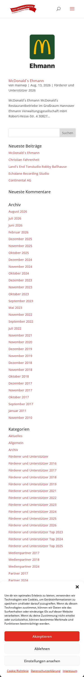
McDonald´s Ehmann (26, 80)
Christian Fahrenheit (24, 160)
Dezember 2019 (20, 349)
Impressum (70, 671)
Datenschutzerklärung (45, 671)
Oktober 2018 (19, 376)
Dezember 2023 (20, 280)
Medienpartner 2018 (24, 559)
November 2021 (20, 335)
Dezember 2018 (20, 363)
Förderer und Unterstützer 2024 (32, 511)
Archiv (13, 450)
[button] (77, 587)
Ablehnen (42, 648)
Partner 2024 (18, 580)
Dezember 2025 (20, 239)
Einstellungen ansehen (42, 661)
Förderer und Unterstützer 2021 (32, 491)
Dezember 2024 (20, 260)
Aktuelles (15, 436)
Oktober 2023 (19, 294)
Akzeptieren (42, 636)
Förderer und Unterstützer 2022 (32, 498)
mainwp (21, 85)
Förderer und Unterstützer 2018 (32, 477)
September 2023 (21, 301)
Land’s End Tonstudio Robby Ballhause (38, 166)
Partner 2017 (18, 573)
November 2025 (20, 246)
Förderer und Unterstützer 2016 (32, 463)
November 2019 (20, 356)
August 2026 (18, 211)
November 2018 (20, 370)
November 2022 (20, 314)
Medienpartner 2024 (24, 566)
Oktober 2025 (19, 253)
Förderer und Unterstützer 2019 (32, 484)
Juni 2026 (15, 225)
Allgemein (16, 443)
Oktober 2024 (19, 273)
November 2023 (20, 287)
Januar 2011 (17, 411)
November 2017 (20, 390)
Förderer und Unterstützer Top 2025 (36, 546)
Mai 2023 (15, 307)
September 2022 (21, 321)
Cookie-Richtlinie (18, 671)
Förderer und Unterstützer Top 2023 (36, 532)
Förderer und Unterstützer (28, 456)
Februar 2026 (18, 232)
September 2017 (21, 404)
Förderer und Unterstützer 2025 (32, 518)
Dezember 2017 (20, 383)
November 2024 (20, 266)
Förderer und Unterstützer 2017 (32, 470)
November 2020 (20, 342)
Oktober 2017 (19, 397)
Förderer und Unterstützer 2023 (32, 505)
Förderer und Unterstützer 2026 (32, 525)
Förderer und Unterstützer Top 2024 (36, 539)
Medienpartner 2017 (24, 553)
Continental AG (20, 180)
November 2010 (20, 417)
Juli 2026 (15, 218)
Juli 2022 (15, 328)
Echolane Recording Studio (29, 173)
